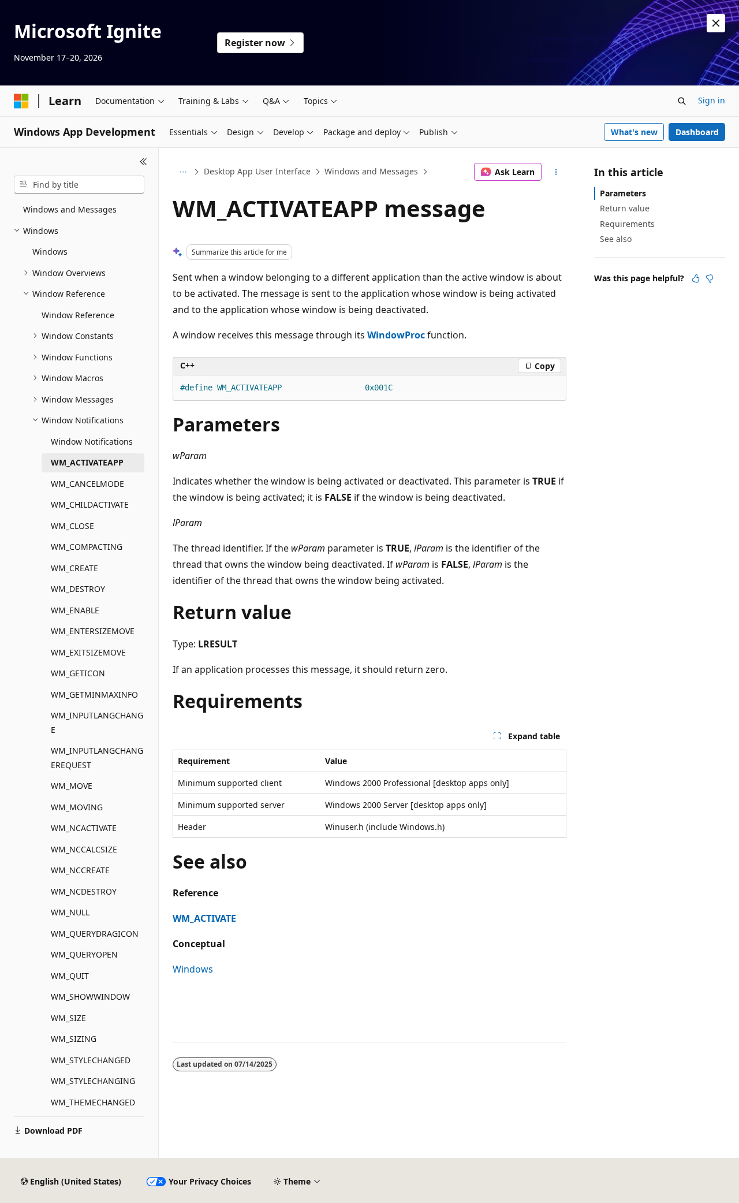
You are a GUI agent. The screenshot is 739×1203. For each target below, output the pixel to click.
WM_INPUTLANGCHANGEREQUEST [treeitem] (97, 757)
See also (616, 238)
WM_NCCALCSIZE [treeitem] (84, 849)
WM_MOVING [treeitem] (77, 807)
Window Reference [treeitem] (78, 315)
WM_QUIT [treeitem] (70, 975)
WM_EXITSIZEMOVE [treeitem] (88, 652)
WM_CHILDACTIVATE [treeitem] (90, 504)
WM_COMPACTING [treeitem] (86, 546)
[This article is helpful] (696, 278)
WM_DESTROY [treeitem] (78, 588)
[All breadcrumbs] (183, 172)
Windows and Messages (371, 171)
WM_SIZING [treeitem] (73, 1038)
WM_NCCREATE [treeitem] (80, 870)
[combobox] (79, 185)
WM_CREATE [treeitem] (74, 568)
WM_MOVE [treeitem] (71, 785)
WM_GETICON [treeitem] (78, 673)
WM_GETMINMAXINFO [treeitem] (94, 694)
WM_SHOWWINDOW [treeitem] (90, 996)
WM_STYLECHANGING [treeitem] (93, 1080)
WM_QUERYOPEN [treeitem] (84, 954)
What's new (634, 131)
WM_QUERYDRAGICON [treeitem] (95, 933)
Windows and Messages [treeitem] (70, 209)
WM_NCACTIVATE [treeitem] (84, 827)
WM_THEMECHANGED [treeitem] (93, 1102)
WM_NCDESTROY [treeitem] (84, 891)
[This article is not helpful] (709, 278)
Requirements (627, 223)
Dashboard (697, 131)
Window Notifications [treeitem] (92, 441)
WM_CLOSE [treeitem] (72, 525)
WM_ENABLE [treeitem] (75, 610)
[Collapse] (143, 161)
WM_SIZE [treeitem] (68, 1017)
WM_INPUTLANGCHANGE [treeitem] (97, 722)
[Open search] (681, 101)
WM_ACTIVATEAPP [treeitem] (87, 462)
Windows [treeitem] (50, 251)
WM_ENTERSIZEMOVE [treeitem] (93, 630)
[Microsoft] (21, 101)
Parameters (623, 193)
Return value (625, 208)
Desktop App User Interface (257, 171)
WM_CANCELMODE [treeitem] (87, 483)
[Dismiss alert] (716, 23)
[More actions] (556, 172)
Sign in (711, 100)
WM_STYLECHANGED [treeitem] (90, 1060)
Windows (193, 969)
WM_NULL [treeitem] (70, 912)
